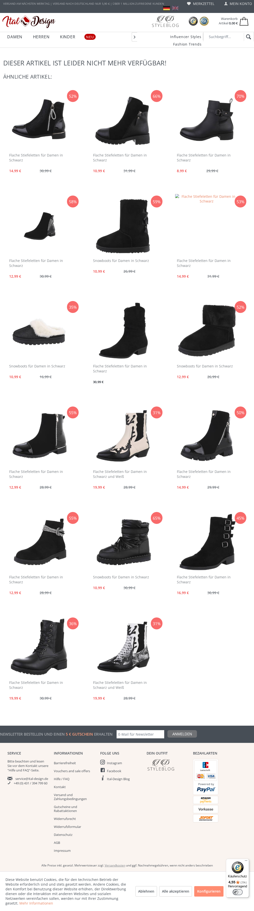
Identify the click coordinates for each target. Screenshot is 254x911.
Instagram (114, 763)
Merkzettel (203, 3)
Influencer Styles (185, 36)
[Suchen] (248, 37)
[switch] (238, 892)
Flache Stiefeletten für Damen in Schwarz (36, 157)
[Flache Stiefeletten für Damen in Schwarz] (38, 120)
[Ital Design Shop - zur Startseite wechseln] (28, 21)
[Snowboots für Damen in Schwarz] (122, 225)
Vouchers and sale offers (72, 771)
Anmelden (182, 733)
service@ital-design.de (31, 778)
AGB (57, 842)
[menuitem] (200, 3)
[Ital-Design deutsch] (166, 8)
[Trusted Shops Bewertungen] (193, 21)
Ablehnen (146, 891)
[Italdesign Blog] (167, 765)
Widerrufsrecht (65, 818)
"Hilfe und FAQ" (18, 770)
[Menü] (246, 862)
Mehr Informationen (36, 903)
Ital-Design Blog (118, 779)
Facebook (114, 771)
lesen (40, 761)
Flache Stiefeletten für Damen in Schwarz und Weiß (120, 474)
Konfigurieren (209, 891)
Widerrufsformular (67, 826)
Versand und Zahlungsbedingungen (70, 797)
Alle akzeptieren (175, 891)
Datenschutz (63, 834)
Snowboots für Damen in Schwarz (121, 260)
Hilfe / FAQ (61, 779)
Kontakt (60, 787)
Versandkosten (115, 865)
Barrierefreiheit (65, 763)
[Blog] (165, 21)
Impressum (62, 850)
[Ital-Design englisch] (175, 8)
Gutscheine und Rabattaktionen (65, 809)
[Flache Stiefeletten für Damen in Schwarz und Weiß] (122, 436)
